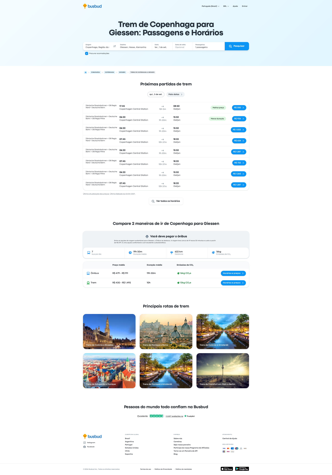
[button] (114, 46)
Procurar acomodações (99, 53)
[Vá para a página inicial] (92, 6)
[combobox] (97, 46)
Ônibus (95, 273)
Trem (93, 283)
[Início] (85, 72)
